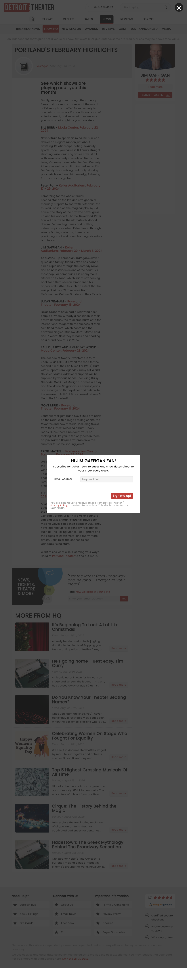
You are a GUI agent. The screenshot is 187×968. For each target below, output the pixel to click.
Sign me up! (122, 496)
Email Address (63, 479)
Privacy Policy (58, 505)
